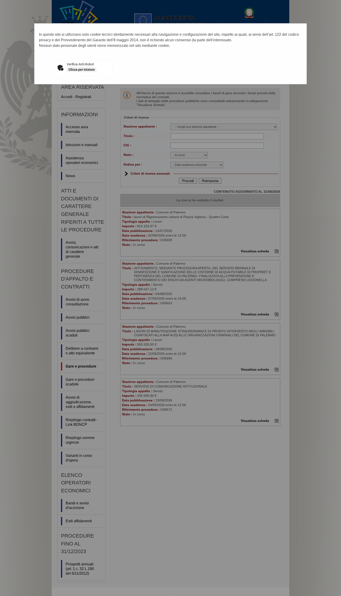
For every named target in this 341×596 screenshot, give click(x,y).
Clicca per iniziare (81, 69)
